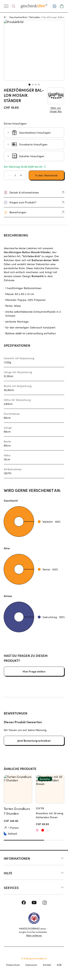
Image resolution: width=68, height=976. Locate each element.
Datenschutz (13, 964)
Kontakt (47, 964)
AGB (59, 964)
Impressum (31, 964)
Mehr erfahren (34, 935)
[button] (8, 175)
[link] (34, 50)
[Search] (13, 6)
